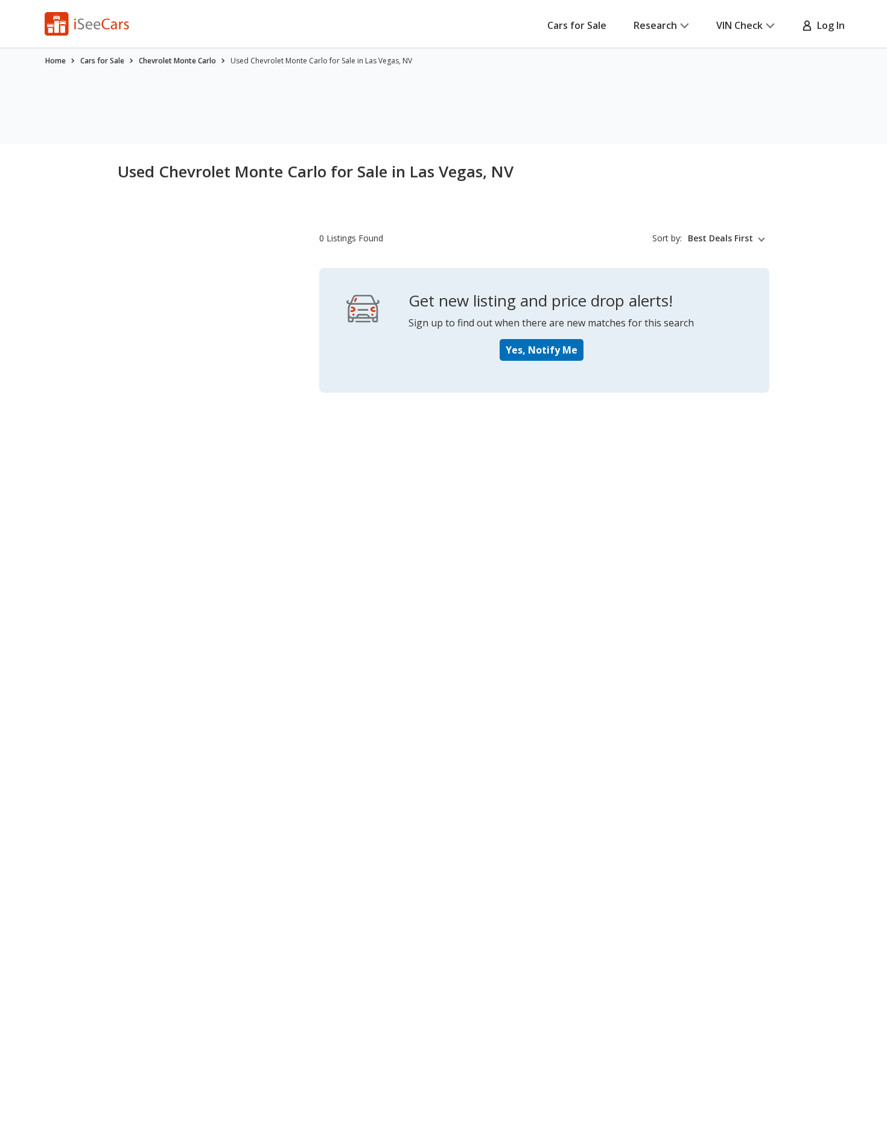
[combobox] (728, 238)
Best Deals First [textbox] (720, 238)
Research (655, 25)
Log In (828, 25)
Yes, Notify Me (541, 350)
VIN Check (739, 25)
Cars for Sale (576, 25)
